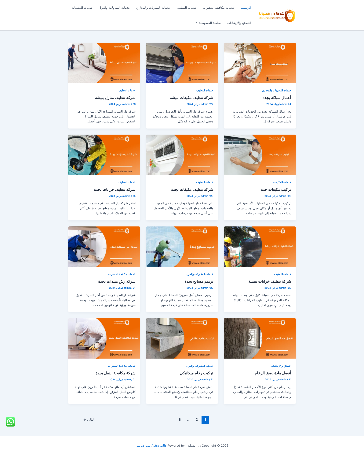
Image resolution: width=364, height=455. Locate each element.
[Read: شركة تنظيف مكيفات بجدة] (182, 154)
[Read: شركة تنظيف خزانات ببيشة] (260, 246)
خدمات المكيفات (82, 7)
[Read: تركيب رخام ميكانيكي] (182, 338)
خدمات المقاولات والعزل (114, 7)
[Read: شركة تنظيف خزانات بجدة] (104, 154)
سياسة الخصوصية (210, 23)
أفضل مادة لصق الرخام (273, 373)
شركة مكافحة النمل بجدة (116, 373)
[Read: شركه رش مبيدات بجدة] (104, 246)
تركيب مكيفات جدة (276, 189)
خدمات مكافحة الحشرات (219, 7)
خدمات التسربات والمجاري (153, 7)
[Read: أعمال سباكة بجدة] (260, 63)
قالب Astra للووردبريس (151, 445)
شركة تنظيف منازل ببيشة (115, 97)
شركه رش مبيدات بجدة (117, 281)
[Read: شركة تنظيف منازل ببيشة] (104, 63)
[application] (197, 22)
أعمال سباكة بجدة (277, 97)
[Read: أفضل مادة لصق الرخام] (260, 338)
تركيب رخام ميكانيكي (196, 373)
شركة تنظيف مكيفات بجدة (192, 189)
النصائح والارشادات (239, 23)
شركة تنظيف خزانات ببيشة (269, 281)
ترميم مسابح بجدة (199, 281)
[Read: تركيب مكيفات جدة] (260, 154)
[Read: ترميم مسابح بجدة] (182, 246)
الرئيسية (246, 7)
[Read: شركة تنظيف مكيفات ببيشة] (182, 63)
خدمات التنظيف (187, 7)
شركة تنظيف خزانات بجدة (115, 189)
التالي (89, 419)
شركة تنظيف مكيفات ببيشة (191, 97)
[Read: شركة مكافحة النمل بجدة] (104, 338)
